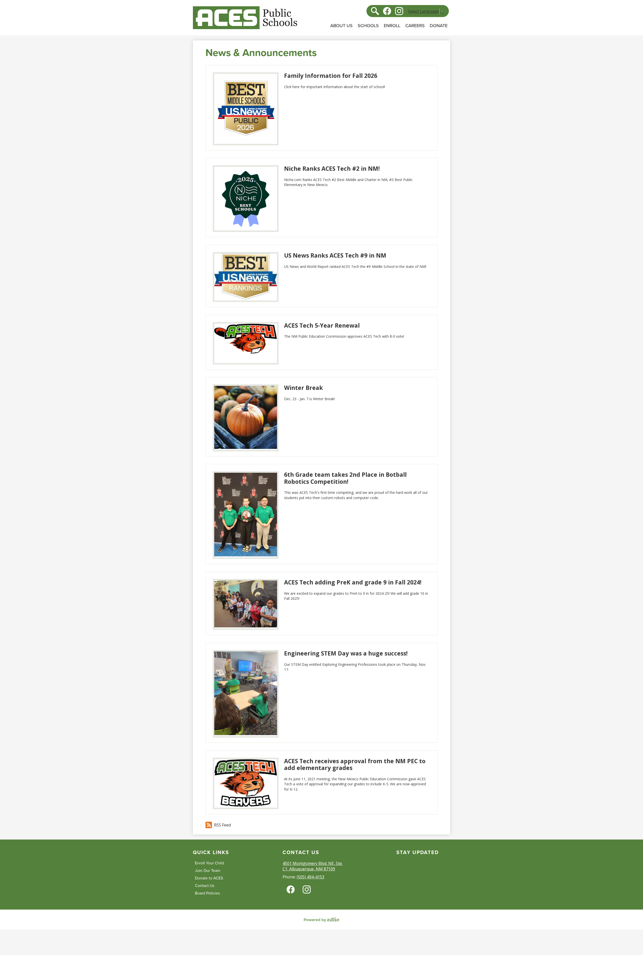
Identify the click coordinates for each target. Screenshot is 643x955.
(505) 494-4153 (310, 877)
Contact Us (204, 885)
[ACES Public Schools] (245, 17)
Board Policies (207, 893)
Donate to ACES (209, 878)
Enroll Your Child (209, 863)
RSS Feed (222, 825)
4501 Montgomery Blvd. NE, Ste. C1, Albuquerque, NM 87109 (313, 866)
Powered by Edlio (321, 919)
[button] (341, 29)
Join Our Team (207, 870)
